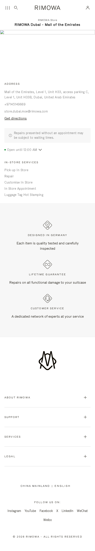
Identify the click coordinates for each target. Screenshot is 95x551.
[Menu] (7, 8)
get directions (15, 118)
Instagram (14, 511)
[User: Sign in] (88, 7)
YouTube (30, 511)
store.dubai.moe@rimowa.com (26, 111)
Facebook (46, 511)
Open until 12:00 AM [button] (22, 150)
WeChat (82, 511)
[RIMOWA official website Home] (47, 7)
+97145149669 (14, 104)
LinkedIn (67, 511)
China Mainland (36, 486)
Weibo (47, 520)
